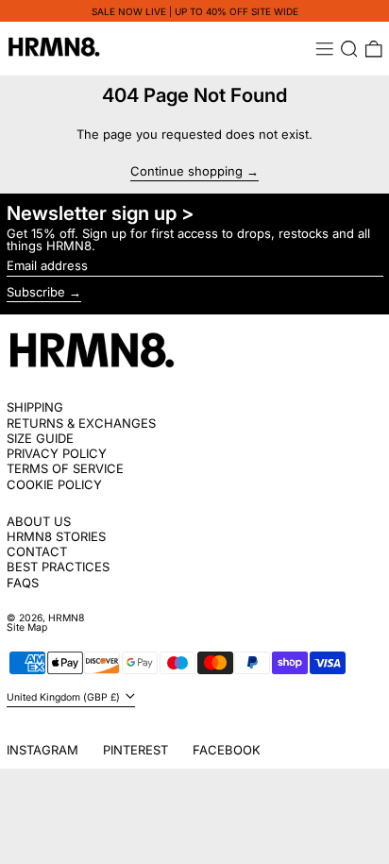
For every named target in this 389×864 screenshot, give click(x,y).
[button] (349, 49)
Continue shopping (186, 171)
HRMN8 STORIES (56, 536)
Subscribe (36, 291)
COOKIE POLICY (54, 484)
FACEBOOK (227, 749)
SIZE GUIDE (40, 438)
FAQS (23, 582)
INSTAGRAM (42, 749)
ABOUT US (39, 521)
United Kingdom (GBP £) (65, 697)
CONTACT (37, 551)
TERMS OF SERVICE (65, 468)
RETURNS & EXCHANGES (81, 423)
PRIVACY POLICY (57, 453)
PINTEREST (135, 749)
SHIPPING (35, 407)
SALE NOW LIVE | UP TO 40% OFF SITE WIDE (195, 11)
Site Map (27, 627)
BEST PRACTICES (58, 566)
